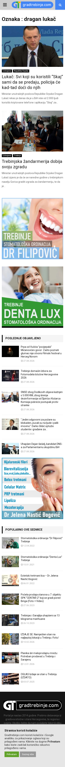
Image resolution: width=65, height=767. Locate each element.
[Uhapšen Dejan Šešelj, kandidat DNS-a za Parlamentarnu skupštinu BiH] (10, 448)
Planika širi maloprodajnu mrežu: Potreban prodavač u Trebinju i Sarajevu (39, 656)
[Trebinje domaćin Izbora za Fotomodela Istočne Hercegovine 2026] (10, 375)
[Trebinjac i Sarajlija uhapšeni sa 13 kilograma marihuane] (10, 620)
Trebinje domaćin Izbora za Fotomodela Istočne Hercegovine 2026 (39, 374)
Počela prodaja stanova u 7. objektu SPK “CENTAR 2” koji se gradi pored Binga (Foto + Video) (41, 598)
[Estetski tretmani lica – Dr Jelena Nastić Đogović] (10, 580)
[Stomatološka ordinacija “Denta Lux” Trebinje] (10, 561)
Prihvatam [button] (12, 754)
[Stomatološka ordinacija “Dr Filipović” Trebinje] (10, 542)
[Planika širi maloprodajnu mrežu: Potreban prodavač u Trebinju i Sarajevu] (10, 657)
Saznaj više (28, 754)
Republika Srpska (21, 71)
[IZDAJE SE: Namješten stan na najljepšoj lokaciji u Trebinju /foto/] (10, 639)
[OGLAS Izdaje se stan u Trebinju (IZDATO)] (10, 678)
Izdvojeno (7, 71)
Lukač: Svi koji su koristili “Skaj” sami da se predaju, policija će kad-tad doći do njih (32, 82)
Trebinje (17, 156)
